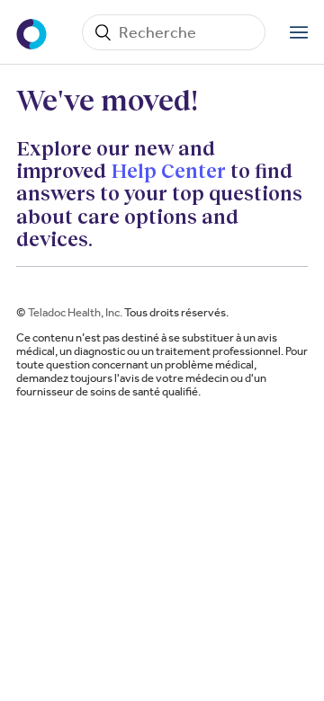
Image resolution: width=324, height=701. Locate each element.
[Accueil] (33, 32)
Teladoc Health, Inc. (75, 312)
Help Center (168, 170)
